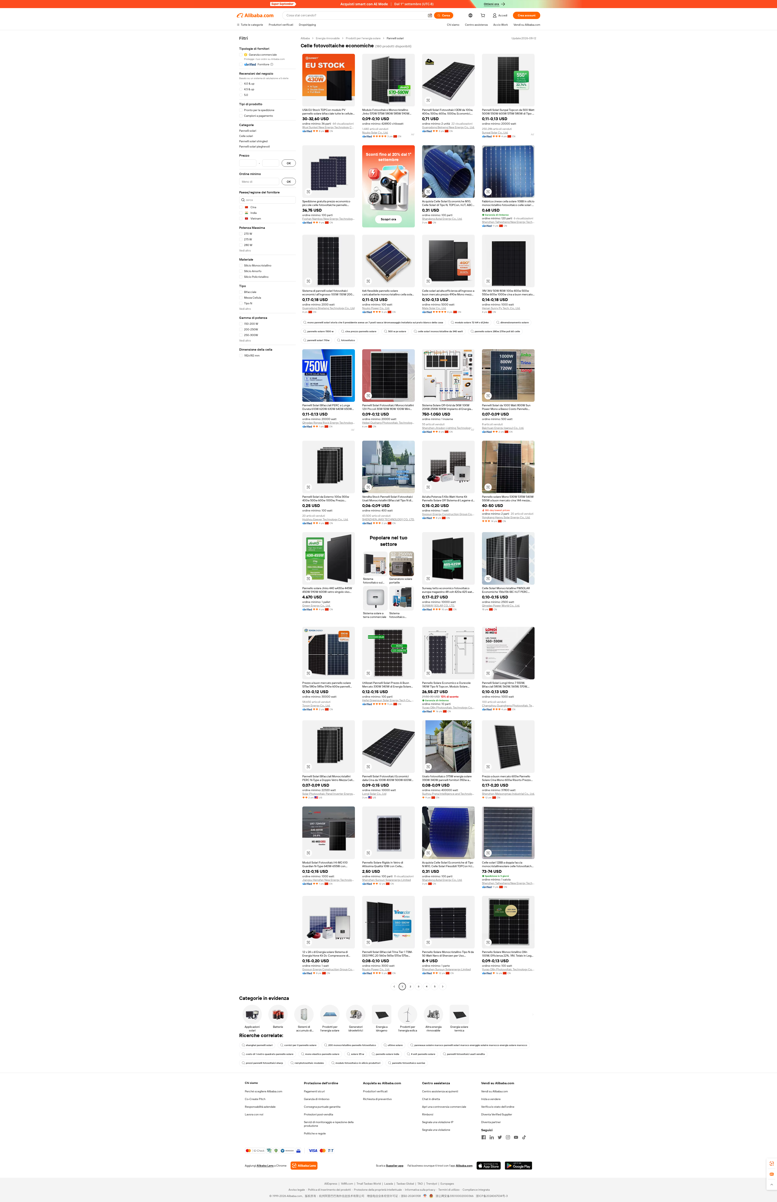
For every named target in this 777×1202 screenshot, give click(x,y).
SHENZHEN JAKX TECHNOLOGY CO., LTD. (388, 519)
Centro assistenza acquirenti (440, 1091)
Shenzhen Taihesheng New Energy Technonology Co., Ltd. (508, 222)
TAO (420, 1183)
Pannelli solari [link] (395, 38)
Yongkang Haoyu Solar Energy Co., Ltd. (506, 517)
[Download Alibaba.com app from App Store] (489, 1166)
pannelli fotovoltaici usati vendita (466, 1054)
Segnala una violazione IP (437, 1122)
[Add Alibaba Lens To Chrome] (304, 1166)
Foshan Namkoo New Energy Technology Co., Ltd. (328, 218)
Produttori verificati (375, 1091)
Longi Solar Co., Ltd (374, 793)
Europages (447, 1183)
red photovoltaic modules (309, 1063)
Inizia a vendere (491, 1099)
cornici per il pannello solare (300, 1045)
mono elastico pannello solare (322, 1054)
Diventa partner (491, 1122)
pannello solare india (387, 1054)
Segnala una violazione (436, 1129)
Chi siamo (251, 1082)
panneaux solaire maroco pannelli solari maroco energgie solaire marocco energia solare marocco (470, 1045)
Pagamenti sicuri (314, 1091)
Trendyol (431, 1183)
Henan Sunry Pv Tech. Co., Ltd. (501, 308)
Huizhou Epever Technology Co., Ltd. (325, 519)
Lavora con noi (254, 1114)
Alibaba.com (464, 1165)
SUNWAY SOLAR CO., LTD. (438, 605)
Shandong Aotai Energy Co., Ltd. (442, 218)
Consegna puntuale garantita (322, 1106)
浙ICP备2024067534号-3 (492, 1196)
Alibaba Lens (265, 1165)
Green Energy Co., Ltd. (316, 605)
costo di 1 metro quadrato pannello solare (269, 1054)
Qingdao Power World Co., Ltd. (501, 605)
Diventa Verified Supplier (496, 1114)
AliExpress (330, 1183)
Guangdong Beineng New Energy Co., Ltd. (448, 127)
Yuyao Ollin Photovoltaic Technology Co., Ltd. (448, 707)
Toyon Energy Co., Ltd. (316, 705)
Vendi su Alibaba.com (494, 1091)
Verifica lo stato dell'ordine (497, 1106)
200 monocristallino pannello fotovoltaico (352, 1045)
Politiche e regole (315, 1133)
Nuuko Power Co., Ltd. (376, 308)
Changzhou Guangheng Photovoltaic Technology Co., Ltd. (508, 705)
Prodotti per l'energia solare (363, 38)
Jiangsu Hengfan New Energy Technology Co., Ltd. (328, 880)
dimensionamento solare (514, 322)
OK (289, 163)
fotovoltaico (348, 340)
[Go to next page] (442, 986)
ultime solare (395, 1045)
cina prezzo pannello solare (360, 331)
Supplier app (394, 1165)
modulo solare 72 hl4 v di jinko (472, 322)
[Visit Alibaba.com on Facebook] (483, 1137)
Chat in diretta (431, 1099)
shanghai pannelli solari (259, 1045)
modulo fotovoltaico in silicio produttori (357, 1063)
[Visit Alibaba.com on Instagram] (507, 1137)
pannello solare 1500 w (320, 331)
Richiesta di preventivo (377, 1099)
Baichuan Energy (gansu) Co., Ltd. (503, 428)
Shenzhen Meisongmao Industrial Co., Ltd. (508, 793)
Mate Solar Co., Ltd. (434, 308)
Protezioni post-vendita (318, 1114)
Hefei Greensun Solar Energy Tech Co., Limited (388, 700)
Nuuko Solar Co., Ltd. (375, 132)
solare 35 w (357, 1054)
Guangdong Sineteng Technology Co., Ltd (328, 308)
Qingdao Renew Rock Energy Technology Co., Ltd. (328, 422)
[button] (430, 15)
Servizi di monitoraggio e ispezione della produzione (328, 1123)
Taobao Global (405, 1183)
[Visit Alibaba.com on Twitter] (499, 1137)
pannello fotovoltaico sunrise (408, 1063)
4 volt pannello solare (423, 1054)
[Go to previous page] (394, 986)
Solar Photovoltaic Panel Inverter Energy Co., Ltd (328, 793)
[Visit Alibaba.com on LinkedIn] (491, 1137)
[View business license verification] (425, 1196)
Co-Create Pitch (255, 1099)
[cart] (484, 16)
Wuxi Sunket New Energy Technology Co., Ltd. (328, 127)
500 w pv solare (397, 331)
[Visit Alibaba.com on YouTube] (516, 1137)
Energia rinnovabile (328, 38)
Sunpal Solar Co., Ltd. (495, 132)
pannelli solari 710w (318, 340)
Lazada (388, 1183)
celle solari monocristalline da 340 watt (440, 331)
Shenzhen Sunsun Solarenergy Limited (386, 880)
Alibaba (305, 38)
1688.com (347, 1183)
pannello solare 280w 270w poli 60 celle (497, 331)
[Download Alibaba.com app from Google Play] (518, 1166)
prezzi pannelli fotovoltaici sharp (264, 1063)
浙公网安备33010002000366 (454, 1196)
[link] (771, 1163)
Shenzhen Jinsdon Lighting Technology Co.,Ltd (448, 428)
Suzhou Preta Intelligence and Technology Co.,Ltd (448, 793)
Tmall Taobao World (369, 1183)
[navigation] (267, 513)
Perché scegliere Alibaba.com (263, 1091)
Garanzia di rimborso (316, 1099)
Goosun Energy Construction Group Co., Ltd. (448, 514)
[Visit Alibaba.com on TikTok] (524, 1137)
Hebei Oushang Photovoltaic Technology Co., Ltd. (388, 422)
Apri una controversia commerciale (444, 1106)
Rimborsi (427, 1114)
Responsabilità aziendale (260, 1106)
